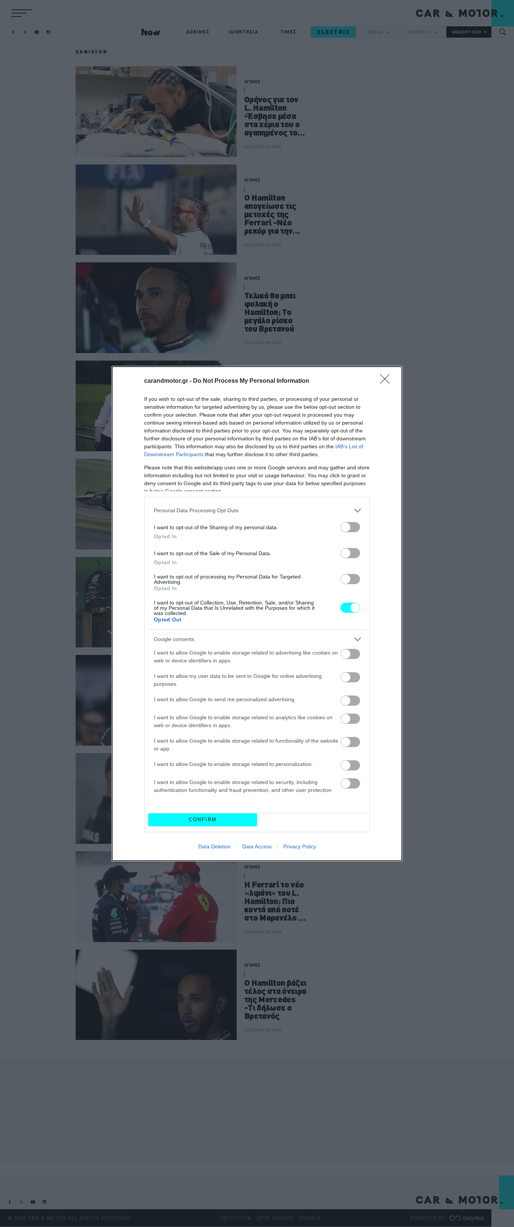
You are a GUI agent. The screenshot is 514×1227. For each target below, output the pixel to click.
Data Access (257, 846)
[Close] (387, 381)
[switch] (350, 527)
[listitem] (257, 511)
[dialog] (257, 614)
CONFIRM (203, 819)
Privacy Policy (299, 846)
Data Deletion (214, 846)
